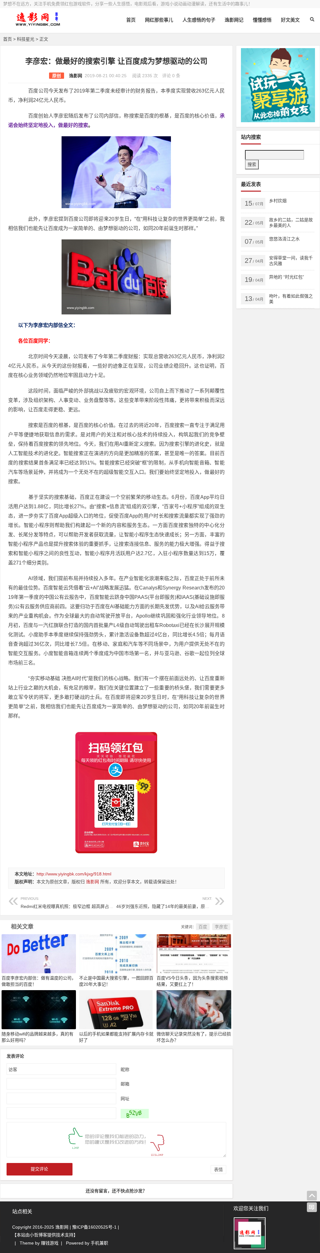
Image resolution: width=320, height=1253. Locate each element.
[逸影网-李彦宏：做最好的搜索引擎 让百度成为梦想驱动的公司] (37, 24)
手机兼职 (99, 1242)
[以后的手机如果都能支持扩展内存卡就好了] (116, 1009)
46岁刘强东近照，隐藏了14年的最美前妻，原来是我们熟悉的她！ (180, 903)
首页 (131, 20)
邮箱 (125, 1083)
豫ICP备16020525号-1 (94, 1227)
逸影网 (75, 75)
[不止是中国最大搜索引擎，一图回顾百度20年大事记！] (116, 953)
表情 (218, 1169)
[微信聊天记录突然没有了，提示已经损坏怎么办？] (194, 1009)
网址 (125, 1098)
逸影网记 (234, 20)
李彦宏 (221, 926)
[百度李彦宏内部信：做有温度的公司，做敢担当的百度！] (39, 953)
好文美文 (290, 20)
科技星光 (25, 39)
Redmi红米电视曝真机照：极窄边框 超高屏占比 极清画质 (76, 903)
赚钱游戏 (49, 1242)
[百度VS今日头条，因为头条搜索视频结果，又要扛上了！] (194, 953)
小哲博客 (38, 1234)
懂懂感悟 (262, 20)
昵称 (125, 1069)
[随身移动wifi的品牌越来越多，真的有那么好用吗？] (39, 1009)
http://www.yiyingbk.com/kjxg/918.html (74, 873)
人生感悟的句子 (198, 20)
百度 (202, 926)
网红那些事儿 (159, 20)
